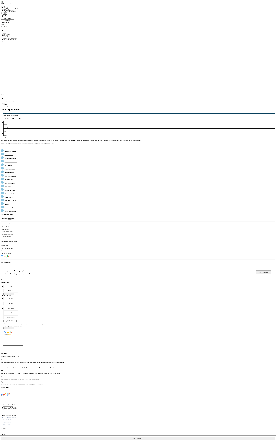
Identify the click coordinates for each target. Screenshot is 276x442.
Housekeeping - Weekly (10, 151)
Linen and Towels (9, 186)
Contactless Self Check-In (11, 162)
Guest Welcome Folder (10, 183)
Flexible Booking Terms (10, 211)
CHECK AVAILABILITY (9, 218)
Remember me (5, 22)
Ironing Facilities (9, 197)
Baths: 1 (5, 131)
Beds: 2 (5, 124)
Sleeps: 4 (6, 127)
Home (4, 103)
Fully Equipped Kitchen (10, 158)
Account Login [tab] (6, 9)
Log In (2, 24)
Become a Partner (10, 10)
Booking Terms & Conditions (10, 408)
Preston (5, 104)
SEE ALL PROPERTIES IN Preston (13, 345)
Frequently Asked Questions (9, 407)
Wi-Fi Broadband (9, 155)
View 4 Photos (4, 94)
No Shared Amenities (10, 169)
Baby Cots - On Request (10, 207)
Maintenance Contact (10, 193)
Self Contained (8, 165)
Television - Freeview (10, 190)
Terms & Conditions (11, 11)
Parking (5, 135)
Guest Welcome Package (10, 176)
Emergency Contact (9, 172)
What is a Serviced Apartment (13, 8)
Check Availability (7, 113)
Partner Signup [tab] (6, 10)
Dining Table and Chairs (11, 200)
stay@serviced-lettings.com (9, 415)
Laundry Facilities (9, 179)
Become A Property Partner (9, 410)
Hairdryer (7, 204)
